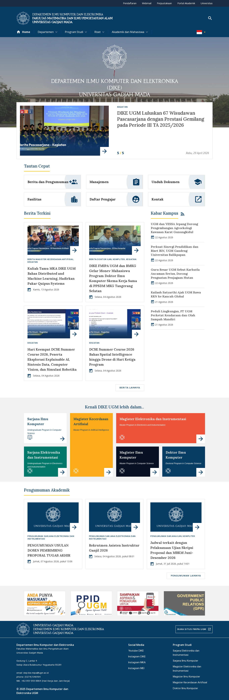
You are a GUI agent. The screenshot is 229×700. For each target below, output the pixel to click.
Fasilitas (34, 199)
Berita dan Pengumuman (47, 182)
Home (26, 32)
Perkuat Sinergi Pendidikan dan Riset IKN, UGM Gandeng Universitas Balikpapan (174, 251)
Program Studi (74, 32)
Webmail (146, 3)
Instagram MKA (137, 662)
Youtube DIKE (136, 650)
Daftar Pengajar (103, 199)
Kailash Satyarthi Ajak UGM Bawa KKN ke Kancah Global (176, 294)
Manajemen (99, 182)
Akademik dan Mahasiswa (128, 32)
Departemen (46, 32)
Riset (97, 32)
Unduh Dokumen (166, 182)
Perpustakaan (164, 3)
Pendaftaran (129, 3)
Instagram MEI (136, 668)
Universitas (207, 3)
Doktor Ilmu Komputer (185, 688)
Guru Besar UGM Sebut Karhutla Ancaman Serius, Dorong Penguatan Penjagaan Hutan (175, 274)
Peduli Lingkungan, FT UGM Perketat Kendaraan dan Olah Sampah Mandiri (173, 315)
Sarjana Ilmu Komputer (185, 660)
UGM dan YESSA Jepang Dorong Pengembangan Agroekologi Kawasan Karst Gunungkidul (174, 228)
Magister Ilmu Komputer (186, 676)
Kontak (157, 199)
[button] (202, 32)
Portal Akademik (186, 3)
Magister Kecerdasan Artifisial (190, 682)
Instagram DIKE (137, 656)
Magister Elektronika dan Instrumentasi (153, 419)
